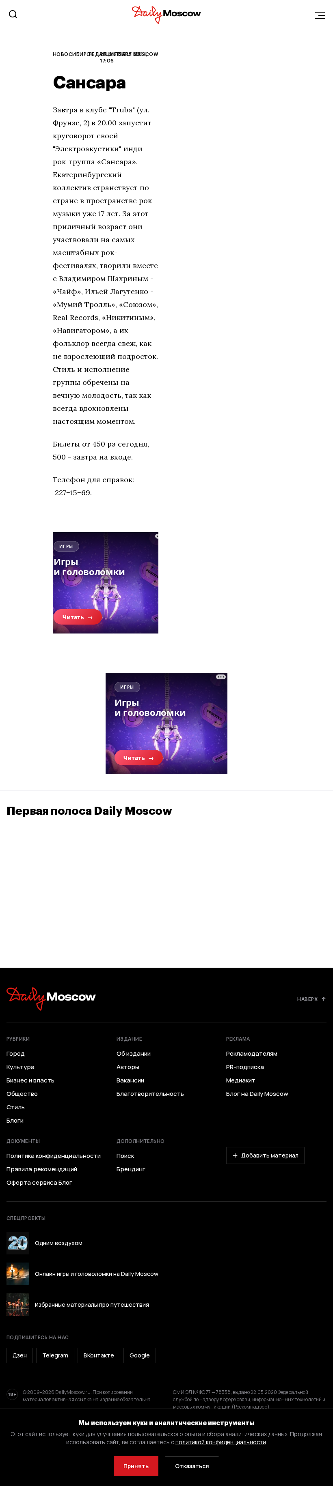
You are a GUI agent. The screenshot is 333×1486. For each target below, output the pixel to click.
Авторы (128, 1067)
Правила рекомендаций (41, 1169)
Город (15, 1054)
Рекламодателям (251, 1054)
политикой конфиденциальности (220, 1442)
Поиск (125, 1156)
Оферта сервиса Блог (39, 1183)
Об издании (134, 1054)
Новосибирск (73, 54)
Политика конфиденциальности (53, 1156)
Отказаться (192, 1466)
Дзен (20, 1355)
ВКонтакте (99, 1355)
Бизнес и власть (30, 1080)
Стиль (15, 1107)
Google (140, 1355)
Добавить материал (269, 1155)
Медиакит (240, 1080)
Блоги (15, 1121)
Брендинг (131, 1169)
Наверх (307, 999)
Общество (22, 1094)
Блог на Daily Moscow (257, 1094)
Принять (136, 1466)
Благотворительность (150, 1094)
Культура (20, 1067)
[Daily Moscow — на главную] (51, 998)
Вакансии (130, 1080)
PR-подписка (245, 1067)
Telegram (55, 1355)
